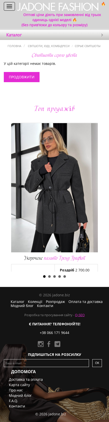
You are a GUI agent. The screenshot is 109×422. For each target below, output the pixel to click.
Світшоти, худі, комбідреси (48, 46)
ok (97, 363)
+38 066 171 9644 (54, 332)
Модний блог (22, 305)
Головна (14, 46)
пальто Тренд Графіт (54, 258)
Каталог (17, 301)
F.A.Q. (13, 400)
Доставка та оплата (26, 379)
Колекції (35, 301)
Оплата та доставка (85, 301)
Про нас (16, 390)
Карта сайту (19, 384)
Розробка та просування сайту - (54, 315)
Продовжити (21, 77)
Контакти (45, 305)
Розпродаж (55, 301)
